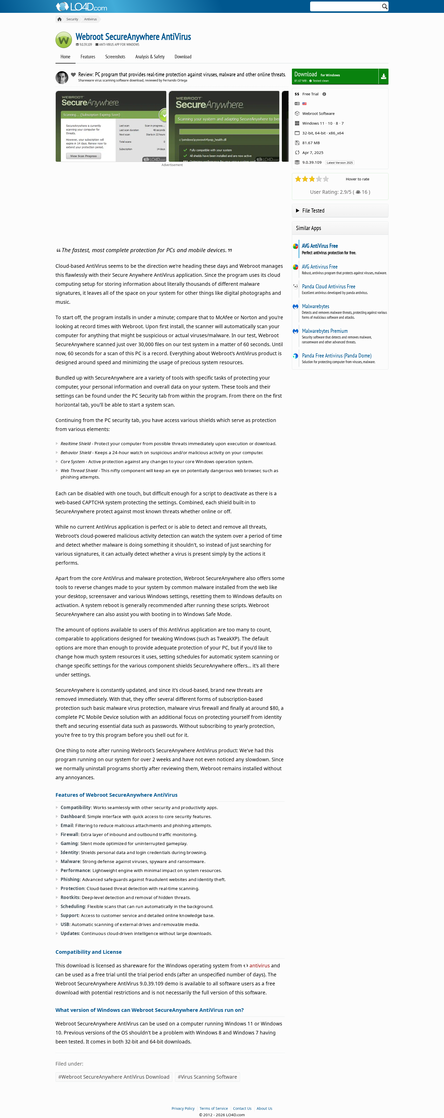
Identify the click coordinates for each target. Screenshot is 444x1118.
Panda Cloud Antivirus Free (328, 286)
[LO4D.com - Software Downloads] (58, 19)
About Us (264, 1108)
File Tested (313, 210)
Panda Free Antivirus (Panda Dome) (336, 355)
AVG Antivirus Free (320, 266)
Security (72, 19)
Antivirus (90, 19)
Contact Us (242, 1108)
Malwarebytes (315, 306)
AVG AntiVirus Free (320, 245)
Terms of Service (214, 1108)
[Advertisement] (172, 206)
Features (88, 56)
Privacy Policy (183, 1108)
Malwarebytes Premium (325, 330)
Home (65, 56)
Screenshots (115, 56)
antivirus (259, 965)
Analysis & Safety (149, 56)
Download (183, 56)
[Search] (385, 6)
